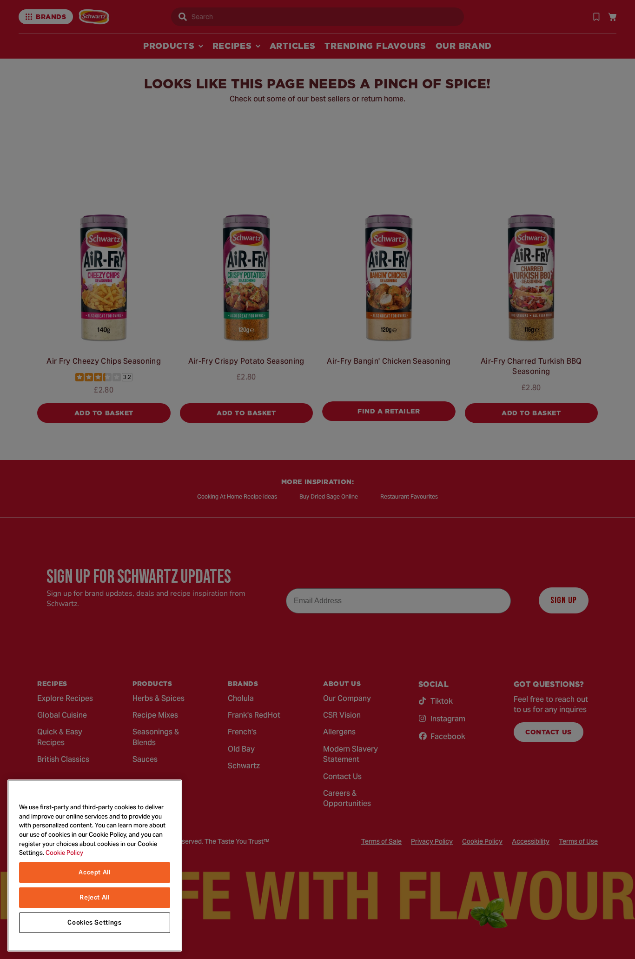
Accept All (95, 872)
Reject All (94, 897)
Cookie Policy (64, 853)
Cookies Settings (94, 922)
